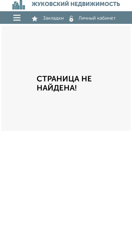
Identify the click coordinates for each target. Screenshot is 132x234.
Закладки (53, 18)
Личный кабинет (97, 18)
